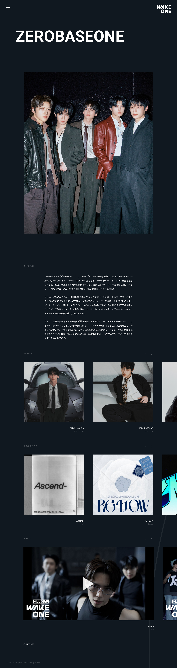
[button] (7, 6)
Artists (30, 644)
